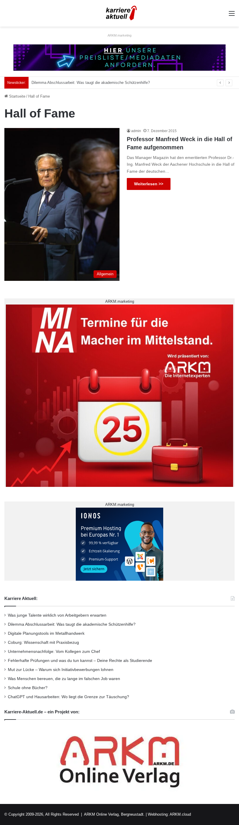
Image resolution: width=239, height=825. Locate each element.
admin (136, 131)
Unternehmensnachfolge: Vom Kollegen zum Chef (54, 651)
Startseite (16, 96)
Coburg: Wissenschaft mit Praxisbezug (43, 642)
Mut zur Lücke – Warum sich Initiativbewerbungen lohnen (60, 669)
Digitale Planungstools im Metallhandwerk (66, 82)
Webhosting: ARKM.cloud (169, 814)
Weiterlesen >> (148, 183)
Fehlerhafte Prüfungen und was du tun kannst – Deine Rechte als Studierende (80, 660)
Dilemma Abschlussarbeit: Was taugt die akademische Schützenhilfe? (72, 624)
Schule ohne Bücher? (28, 688)
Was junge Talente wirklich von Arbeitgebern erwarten (57, 615)
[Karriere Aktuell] (119, 13)
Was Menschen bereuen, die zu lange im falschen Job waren (64, 679)
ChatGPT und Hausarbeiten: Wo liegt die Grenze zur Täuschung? (68, 697)
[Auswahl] (232, 15)
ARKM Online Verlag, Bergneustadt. (114, 814)
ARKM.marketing (119, 35)
